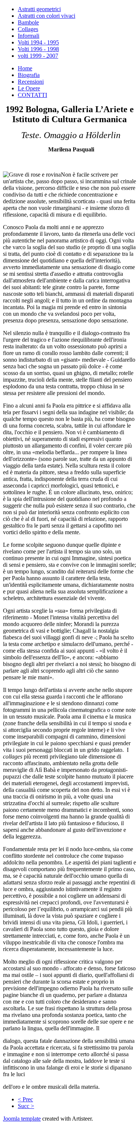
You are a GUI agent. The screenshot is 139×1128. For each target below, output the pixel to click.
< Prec (25, 1099)
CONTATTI (32, 95)
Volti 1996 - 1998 (38, 49)
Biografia (29, 75)
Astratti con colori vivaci (46, 16)
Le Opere (29, 88)
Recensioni (31, 81)
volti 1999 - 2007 (38, 56)
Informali (28, 36)
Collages (28, 29)
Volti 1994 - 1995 (38, 42)
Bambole (28, 22)
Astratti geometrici (39, 9)
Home (25, 68)
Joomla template (22, 1118)
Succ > (26, 1106)
